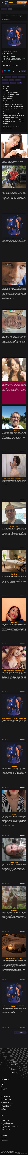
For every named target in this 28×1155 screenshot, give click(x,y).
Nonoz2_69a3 (7, 71)
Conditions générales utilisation (8, 1122)
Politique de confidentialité (7, 1124)
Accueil (3, 1082)
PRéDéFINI (17, 79)
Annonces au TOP (5, 1102)
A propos (14, 1061)
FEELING (19, 82)
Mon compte (13, 1064)
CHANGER (8, 77)
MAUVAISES (21, 77)
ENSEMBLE (5, 79)
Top (9, 9)
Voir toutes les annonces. (20, 1032)
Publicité (3, 1089)
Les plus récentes (5, 1106)
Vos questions (4, 1086)
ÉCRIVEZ (11, 79)
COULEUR (14, 77)
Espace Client (4, 1140)
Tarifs (2, 1119)
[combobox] (13, 6)
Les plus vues (4, 1108)
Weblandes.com (24, 1153)
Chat (23, 71)
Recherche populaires (6, 1105)
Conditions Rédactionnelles (7, 1123)
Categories (3, 1100)
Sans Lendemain (13, 51)
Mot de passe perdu (5, 1129)
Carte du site (4, 1109)
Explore (3, 9)
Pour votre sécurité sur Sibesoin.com (9, 1126)
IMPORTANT (12, 82)
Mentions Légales (5, 1120)
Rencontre (17, 9)
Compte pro (3, 1088)
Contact (13, 1063)
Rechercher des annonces (7, 1103)
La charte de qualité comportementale (9, 1127)
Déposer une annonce (21, 2)
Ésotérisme (23, 9)
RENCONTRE (5, 82)
